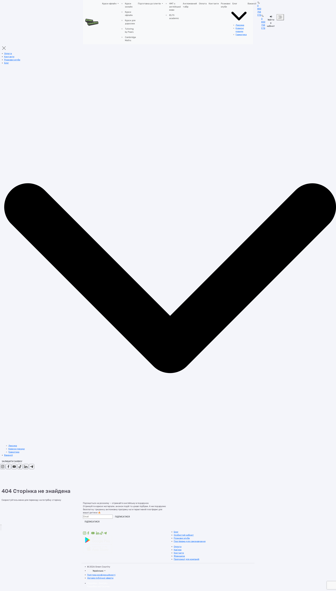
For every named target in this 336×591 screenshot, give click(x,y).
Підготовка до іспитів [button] (149, 3)
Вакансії (252, 3)
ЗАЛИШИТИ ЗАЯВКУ (12, 461)
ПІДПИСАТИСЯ (122, 516)
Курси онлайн (129, 5)
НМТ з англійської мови (175, 6)
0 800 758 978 (259, 10)
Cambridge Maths (130, 39)
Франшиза (179, 556)
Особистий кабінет (184, 535)
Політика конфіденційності (101, 575)
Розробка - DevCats (97, 583)
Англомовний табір (190, 5)
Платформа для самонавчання (190, 541)
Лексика (240, 25)
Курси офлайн (129, 13)
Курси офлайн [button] (109, 3)
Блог (234, 3)
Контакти (214, 3)
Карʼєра (177, 550)
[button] (280, 17)
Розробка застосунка (98, 586)
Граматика (241, 34)
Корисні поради (16, 449)
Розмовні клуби (225, 5)
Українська (98, 571)
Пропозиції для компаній (186, 559)
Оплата (203, 3)
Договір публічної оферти (100, 578)
